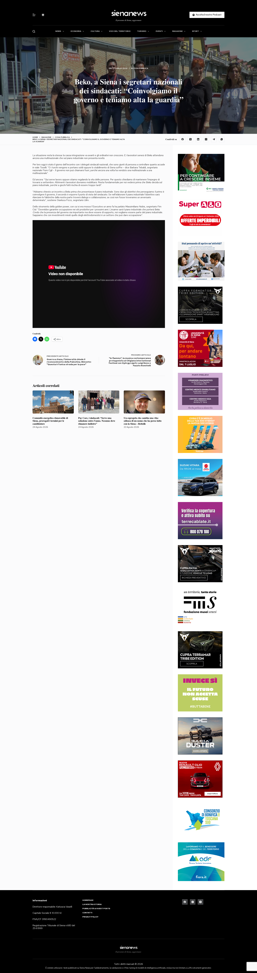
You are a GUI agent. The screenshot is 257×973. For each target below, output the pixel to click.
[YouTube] (200, 902)
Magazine (177, 31)
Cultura (95, 31)
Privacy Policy (90, 917)
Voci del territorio (119, 31)
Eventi (159, 31)
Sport (195, 31)
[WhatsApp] (222, 139)
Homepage (87, 900)
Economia (76, 31)
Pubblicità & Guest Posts (96, 908)
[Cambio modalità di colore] (42, 14)
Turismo (141, 31)
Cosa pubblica (140, 68)
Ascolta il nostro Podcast (208, 14)
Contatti (87, 913)
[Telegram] (214, 139)
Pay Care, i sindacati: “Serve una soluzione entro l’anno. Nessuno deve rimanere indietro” (96, 420)
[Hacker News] (206, 139)
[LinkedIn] (198, 139)
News (58, 31)
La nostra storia (92, 904)
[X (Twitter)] (190, 139)
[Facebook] (182, 139)
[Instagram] (193, 902)
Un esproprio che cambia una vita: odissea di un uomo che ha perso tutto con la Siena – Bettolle (143, 420)
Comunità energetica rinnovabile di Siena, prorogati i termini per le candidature (50, 420)
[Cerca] (34, 31)
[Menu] (34, 14)
